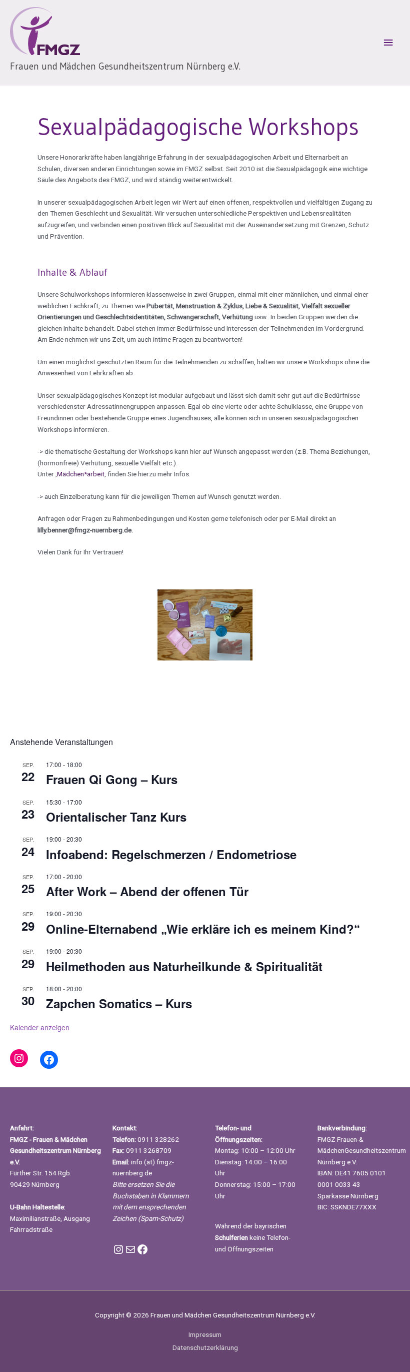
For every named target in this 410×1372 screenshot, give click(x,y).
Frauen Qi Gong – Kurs (112, 779)
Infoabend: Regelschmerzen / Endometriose (171, 854)
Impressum (205, 1334)
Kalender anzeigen (40, 1027)
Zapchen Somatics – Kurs (119, 1003)
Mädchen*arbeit (80, 474)
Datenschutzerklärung (205, 1347)
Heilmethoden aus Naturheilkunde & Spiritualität (184, 966)
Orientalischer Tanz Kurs (116, 816)
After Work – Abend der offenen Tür (147, 891)
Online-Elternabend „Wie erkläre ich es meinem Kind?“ (203, 928)
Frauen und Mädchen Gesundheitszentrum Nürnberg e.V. (125, 66)
